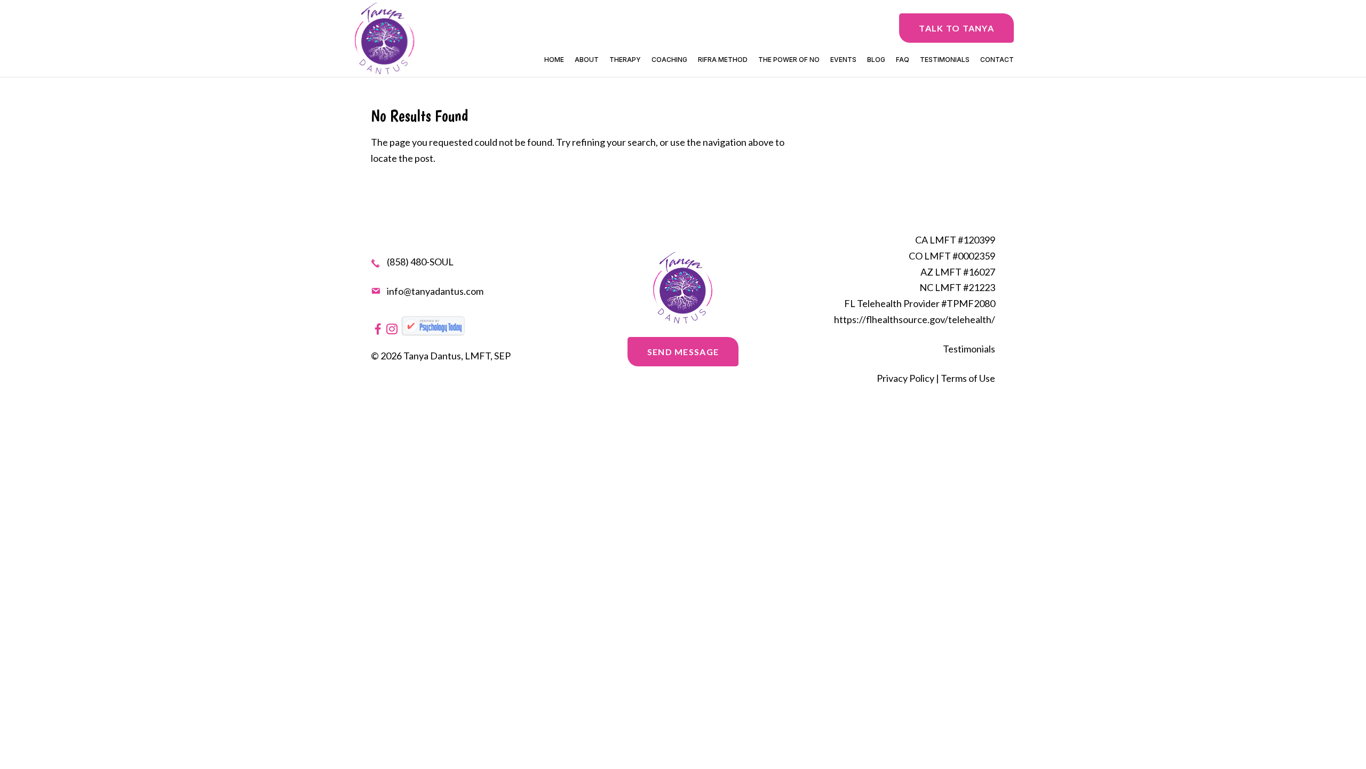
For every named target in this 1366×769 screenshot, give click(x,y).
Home (554, 60)
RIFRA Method (723, 60)
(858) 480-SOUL (420, 262)
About (587, 60)
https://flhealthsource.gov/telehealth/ (914, 319)
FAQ (902, 60)
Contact (997, 60)
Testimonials (945, 60)
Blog (876, 60)
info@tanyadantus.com (435, 291)
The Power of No (789, 60)
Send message (683, 352)
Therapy (625, 60)
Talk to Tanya (956, 28)
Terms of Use (968, 378)
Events (843, 60)
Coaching (669, 60)
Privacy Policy (905, 378)
